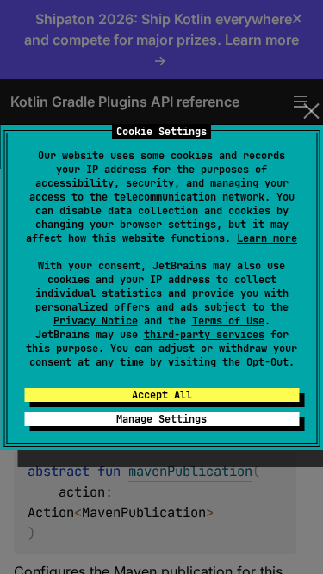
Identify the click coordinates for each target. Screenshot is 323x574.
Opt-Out (267, 362)
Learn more (267, 238)
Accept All (162, 395)
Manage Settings (161, 419)
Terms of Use (228, 321)
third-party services (204, 335)
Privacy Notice (95, 321)
